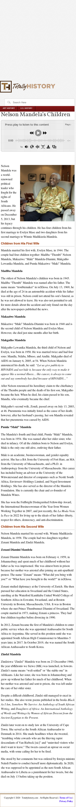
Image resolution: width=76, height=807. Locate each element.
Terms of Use (66, 797)
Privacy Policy (66, 801)
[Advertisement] (38, 42)
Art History (9, 108)
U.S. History (26, 108)
